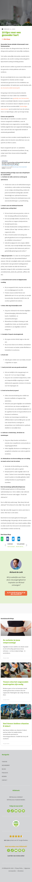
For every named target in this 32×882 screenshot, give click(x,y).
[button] (2, 539)
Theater (4, 761)
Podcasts (5, 773)
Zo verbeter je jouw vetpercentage (11, 641)
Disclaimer (21, 871)
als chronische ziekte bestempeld (10, 88)
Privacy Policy (19, 868)
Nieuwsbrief (6, 765)
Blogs (4, 769)
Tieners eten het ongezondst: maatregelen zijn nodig (16, 683)
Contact (4, 780)
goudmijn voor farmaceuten (21, 98)
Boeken (4, 776)
